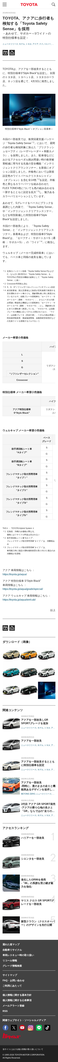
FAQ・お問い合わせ (13, 980)
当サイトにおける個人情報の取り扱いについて (23, 1049)
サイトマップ (10, 975)
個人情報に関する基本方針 (17, 995)
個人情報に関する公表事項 (17, 1000)
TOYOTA (29, 4)
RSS (5, 1011)
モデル (22, 44)
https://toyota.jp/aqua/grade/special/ (23, 589)
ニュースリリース (10, 44)
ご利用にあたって (12, 985)
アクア (35, 44)
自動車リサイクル (12, 949)
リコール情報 (10, 960)
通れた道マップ (11, 944)
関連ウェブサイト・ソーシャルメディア (24, 1020)
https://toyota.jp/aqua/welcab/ (19, 599)
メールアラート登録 (13, 1005)
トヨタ (29, 44)
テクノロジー (45, 44)
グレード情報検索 (12, 965)
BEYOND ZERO (28, 794)
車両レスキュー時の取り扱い (18, 955)
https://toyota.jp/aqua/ (15, 574)
